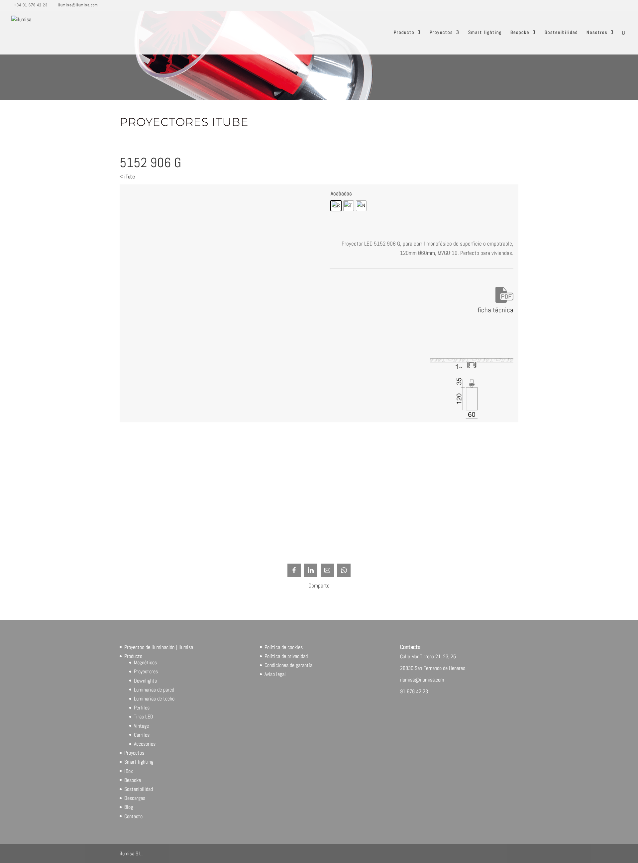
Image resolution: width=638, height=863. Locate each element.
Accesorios (145, 743)
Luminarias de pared (154, 689)
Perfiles (142, 707)
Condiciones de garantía (288, 665)
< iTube (127, 176)
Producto (404, 32)
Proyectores (146, 671)
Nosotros (596, 32)
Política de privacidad (286, 656)
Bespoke (519, 32)
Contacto (133, 816)
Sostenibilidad (561, 32)
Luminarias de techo (154, 698)
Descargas (134, 798)
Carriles (142, 734)
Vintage (141, 725)
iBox (128, 771)
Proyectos (441, 32)
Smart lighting (485, 32)
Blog (128, 807)
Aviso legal (275, 674)
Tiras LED (143, 716)
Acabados (341, 193)
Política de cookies (284, 647)
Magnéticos (145, 662)
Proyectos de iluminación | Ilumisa (158, 647)
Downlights (145, 680)
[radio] (336, 206)
